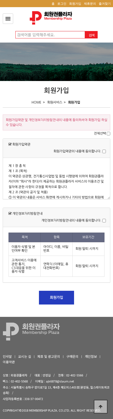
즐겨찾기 (105, 3)
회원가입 (75, 3)
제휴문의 (90, 3)
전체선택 (100, 133)
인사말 (7, 356)
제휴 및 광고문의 (48, 356)
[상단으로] (101, 407)
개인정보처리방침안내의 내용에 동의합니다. (71, 220)
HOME (36, 102)
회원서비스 (54, 102)
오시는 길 (24, 356)
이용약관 (9, 361)
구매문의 (72, 356)
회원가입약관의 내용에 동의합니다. (77, 151)
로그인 (61, 3)
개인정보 (91, 356)
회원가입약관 (52, 18)
